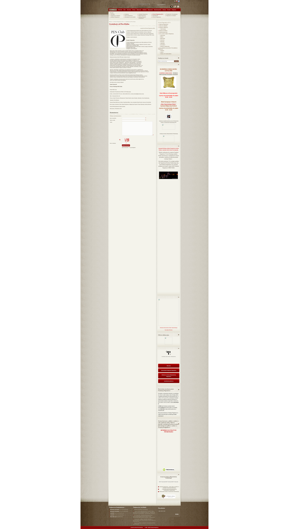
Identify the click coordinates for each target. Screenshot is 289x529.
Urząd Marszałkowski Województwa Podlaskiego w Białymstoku (169, 490)
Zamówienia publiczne (168, 381)
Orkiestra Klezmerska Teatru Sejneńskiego (168, 327)
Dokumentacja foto (163, 32)
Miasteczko (139, 9)
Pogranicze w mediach (171, 15)
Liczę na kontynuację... (119, 509)
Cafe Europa (163, 29)
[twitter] (178, 6)
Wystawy (162, 41)
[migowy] (179, 1)
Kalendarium (155, 15)
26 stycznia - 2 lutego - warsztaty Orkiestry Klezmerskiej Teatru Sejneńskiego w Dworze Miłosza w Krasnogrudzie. (144, 520)
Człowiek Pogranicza (143, 14)
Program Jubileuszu (163, 27)
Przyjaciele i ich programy (171, 14)
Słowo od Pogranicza (163, 24)
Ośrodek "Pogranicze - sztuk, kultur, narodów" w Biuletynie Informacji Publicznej (169, 487)
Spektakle (162, 43)
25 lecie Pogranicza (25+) (157, 14)
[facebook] (171, 6)
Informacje (162, 35)
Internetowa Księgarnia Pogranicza (168, 370)
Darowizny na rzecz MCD (130, 17)
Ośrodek (113, 14)
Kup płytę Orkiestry (168, 330)
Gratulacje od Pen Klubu (131, 21)
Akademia (144, 9)
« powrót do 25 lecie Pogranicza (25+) (147, 28)
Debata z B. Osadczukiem (165, 53)
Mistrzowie (162, 38)
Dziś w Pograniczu (129, 15)
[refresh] (119, 139)
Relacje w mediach (163, 30)
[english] (175, 1)
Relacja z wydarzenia (164, 46)
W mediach (162, 44)
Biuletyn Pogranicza (115, 17)
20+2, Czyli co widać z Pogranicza (166, 33)
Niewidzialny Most (157, 9)
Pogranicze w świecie (115, 15)
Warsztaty (120, 9)
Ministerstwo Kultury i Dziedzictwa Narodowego (169, 491)
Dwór (125, 9)
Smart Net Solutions (139, 527)
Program (162, 50)
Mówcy (161, 36)
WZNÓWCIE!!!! (116, 516)
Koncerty (162, 40)
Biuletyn (164, 9)
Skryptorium (150, 9)
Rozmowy (129, 9)
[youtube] (174, 6)
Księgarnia (174, 9)
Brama (113, 9)
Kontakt (168, 9)
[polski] (177, 1)
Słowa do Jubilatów (163, 25)
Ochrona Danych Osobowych (142, 18)
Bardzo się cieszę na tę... (117, 513)
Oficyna (133, 9)
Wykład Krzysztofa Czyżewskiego (141, 509)
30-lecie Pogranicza (156, 17)
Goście (161, 52)
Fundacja (127, 14)
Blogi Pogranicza (142, 15)
